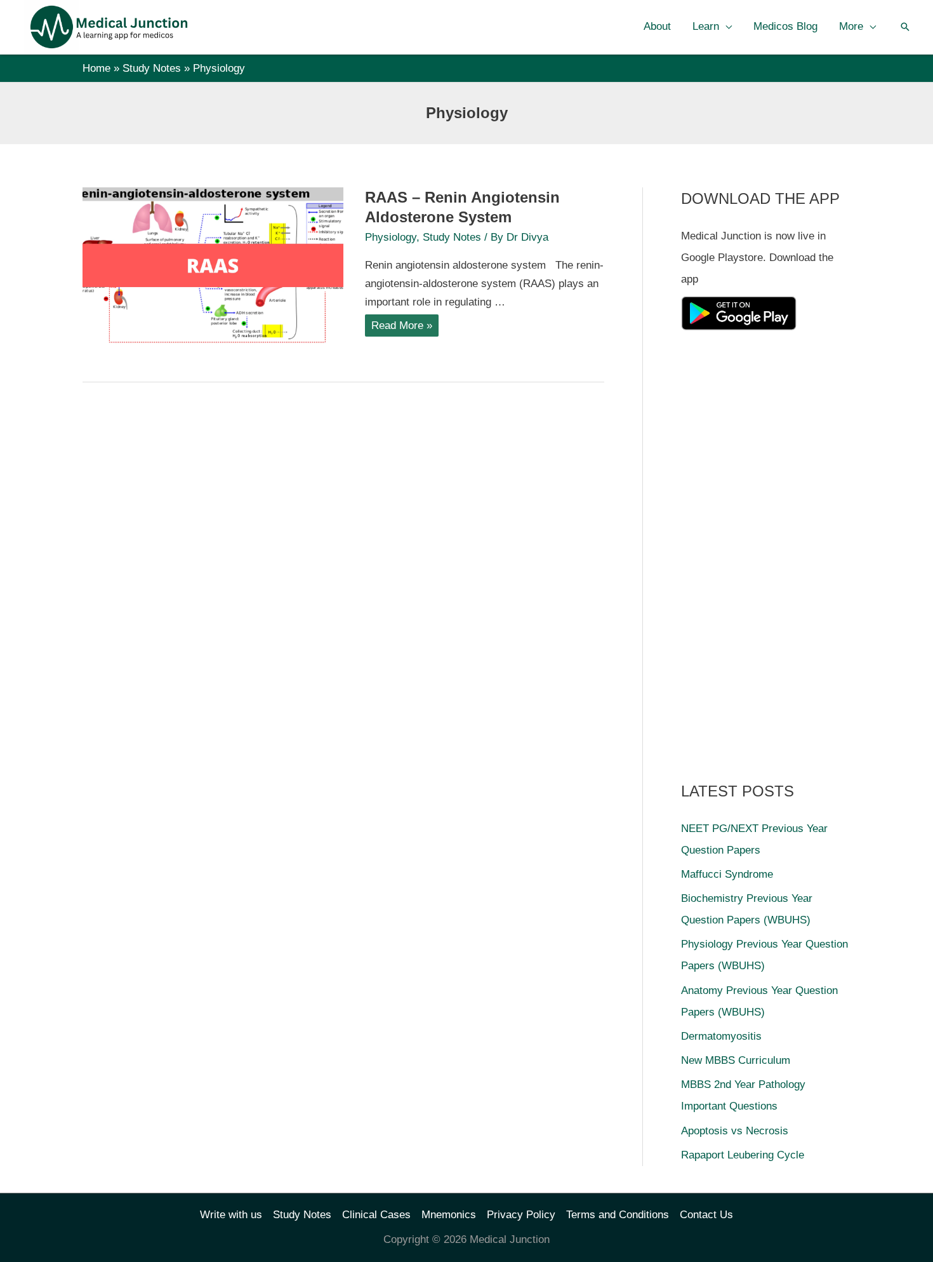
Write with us (231, 1215)
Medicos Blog (785, 26)
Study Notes (452, 237)
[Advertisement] (776, 551)
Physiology (390, 237)
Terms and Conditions (617, 1215)
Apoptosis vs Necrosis (734, 1131)
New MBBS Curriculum (735, 1060)
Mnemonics (448, 1215)
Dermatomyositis (721, 1036)
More (851, 26)
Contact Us (706, 1215)
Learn (705, 26)
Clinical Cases (376, 1215)
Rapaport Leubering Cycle (742, 1155)
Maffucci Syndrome (727, 874)
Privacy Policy (521, 1215)
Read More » (401, 328)
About (657, 26)
